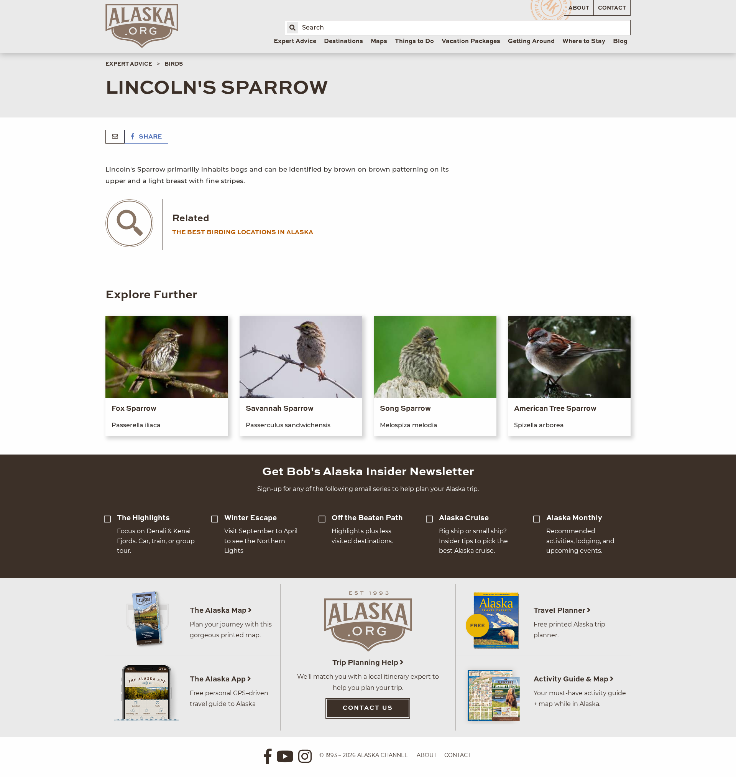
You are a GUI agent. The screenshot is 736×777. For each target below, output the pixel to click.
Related (190, 218)
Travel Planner (560, 610)
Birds (173, 64)
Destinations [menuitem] (343, 41)
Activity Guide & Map (572, 679)
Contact (612, 8)
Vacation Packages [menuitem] (471, 41)
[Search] (292, 27)
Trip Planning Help (366, 662)
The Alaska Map (219, 610)
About (578, 8)
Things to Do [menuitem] (414, 41)
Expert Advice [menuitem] (295, 41)
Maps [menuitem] (379, 41)
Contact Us (368, 708)
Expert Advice (128, 64)
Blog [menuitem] (620, 41)
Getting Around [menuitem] (531, 41)
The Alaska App (218, 679)
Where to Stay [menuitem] (583, 41)
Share (149, 137)
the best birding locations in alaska (242, 233)
